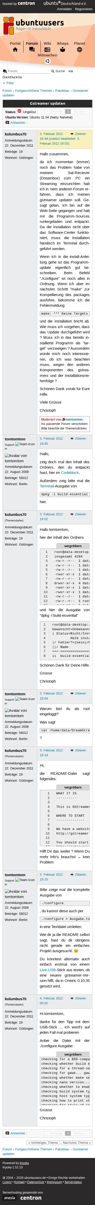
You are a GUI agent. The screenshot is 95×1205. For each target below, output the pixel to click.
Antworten (17, 123)
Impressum (54, 1182)
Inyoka (24, 1163)
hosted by (10, 4)
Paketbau (62, 91)
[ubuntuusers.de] (34, 27)
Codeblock (70, 473)
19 (21, 152)
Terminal (47, 486)
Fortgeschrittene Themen (33, 91)
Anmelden (64, 9)
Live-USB (48, 970)
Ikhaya (62, 43)
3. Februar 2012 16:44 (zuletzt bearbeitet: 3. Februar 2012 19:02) (60, 139)
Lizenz (7, 1182)
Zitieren (80, 134)
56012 (23, 478)
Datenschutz (35, 1182)
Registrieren (83, 9)
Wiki (47, 43)
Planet (79, 43)
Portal (15, 43)
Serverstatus (73, 1182)
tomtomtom (74, 420)
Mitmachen (47, 55)
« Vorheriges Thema (43, 1143)
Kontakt (19, 1182)
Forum (32, 43)
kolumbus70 (15, 134)
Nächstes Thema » (77, 1143)
